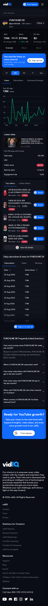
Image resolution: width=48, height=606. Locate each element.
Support (6, 561)
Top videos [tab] (10, 183)
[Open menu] (42, 4)
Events (5, 569)
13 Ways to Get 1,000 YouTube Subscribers (21, 577)
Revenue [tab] (38, 263)
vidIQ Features (8, 529)
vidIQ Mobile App (10, 537)
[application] (24, 112)
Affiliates (6, 581)
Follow (39, 23)
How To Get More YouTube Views (16, 573)
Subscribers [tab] (18, 80)
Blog (4, 565)
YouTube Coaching (10, 541)
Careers (6, 509)
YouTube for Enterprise (12, 545)
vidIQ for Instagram (10, 549)
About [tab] (38, 48)
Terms (5, 513)
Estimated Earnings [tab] (35, 80)
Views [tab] (6, 80)
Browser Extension (10, 533)
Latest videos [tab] (24, 183)
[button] (6, 73)
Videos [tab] (24, 48)
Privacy (5, 517)
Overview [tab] (9, 48)
